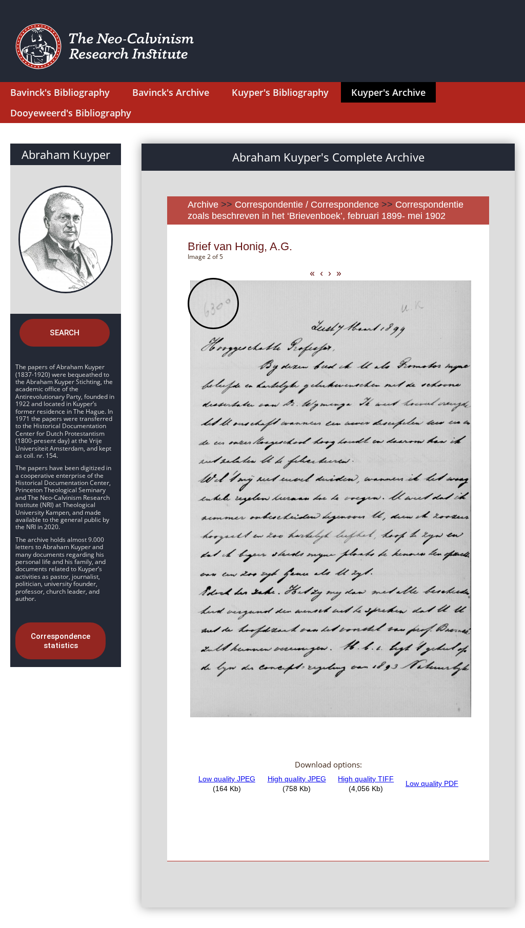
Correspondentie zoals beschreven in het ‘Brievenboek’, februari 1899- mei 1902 (325, 210)
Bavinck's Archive (170, 92)
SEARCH (64, 332)
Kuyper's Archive (388, 92)
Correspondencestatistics (60, 641)
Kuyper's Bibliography (280, 92)
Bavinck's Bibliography (60, 92)
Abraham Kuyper (66, 154)
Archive (203, 204)
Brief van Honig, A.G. (240, 246)
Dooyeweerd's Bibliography (70, 113)
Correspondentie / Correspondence (307, 204)
